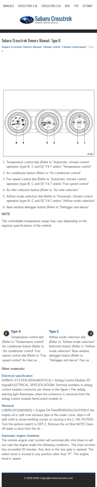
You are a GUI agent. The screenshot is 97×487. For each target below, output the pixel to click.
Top (76, 6)
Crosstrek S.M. (51, 6)
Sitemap (87, 6)
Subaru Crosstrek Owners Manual (21, 47)
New (67, 6)
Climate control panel (74, 47)
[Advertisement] (48, 72)
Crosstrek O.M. (28, 6)
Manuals (8, 6)
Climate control (51, 47)
